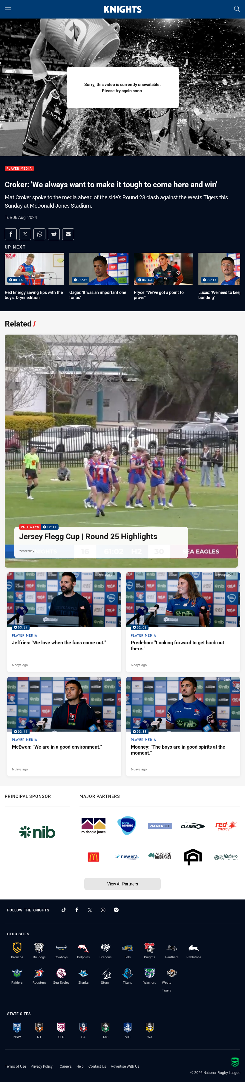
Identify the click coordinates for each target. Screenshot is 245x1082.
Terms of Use (15, 1066)
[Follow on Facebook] (76, 910)
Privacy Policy (42, 1066)
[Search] (237, 9)
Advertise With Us (125, 1066)
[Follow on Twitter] (90, 910)
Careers (66, 1066)
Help (80, 1066)
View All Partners (122, 884)
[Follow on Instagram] (103, 910)
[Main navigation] (8, 9)
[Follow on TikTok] (63, 910)
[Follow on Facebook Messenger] (116, 910)
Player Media (19, 169)
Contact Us (97, 1066)
